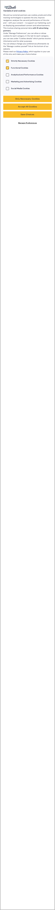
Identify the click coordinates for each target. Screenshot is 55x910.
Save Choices (27, 114)
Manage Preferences (27, 123)
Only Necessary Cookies (27, 99)
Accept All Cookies (27, 106)
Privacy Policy (22, 51)
